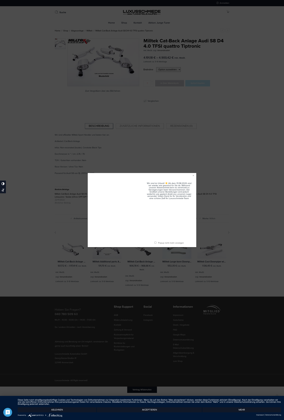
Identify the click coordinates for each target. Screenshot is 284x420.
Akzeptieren (149, 409)
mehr (242, 409)
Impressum (260, 415)
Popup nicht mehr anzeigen (171, 243)
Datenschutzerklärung (273, 415)
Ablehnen (57, 409)
